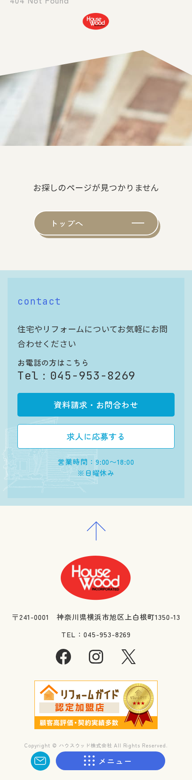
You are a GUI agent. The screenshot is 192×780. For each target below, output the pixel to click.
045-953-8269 (92, 375)
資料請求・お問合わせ (96, 404)
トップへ (67, 223)
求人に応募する (96, 436)
